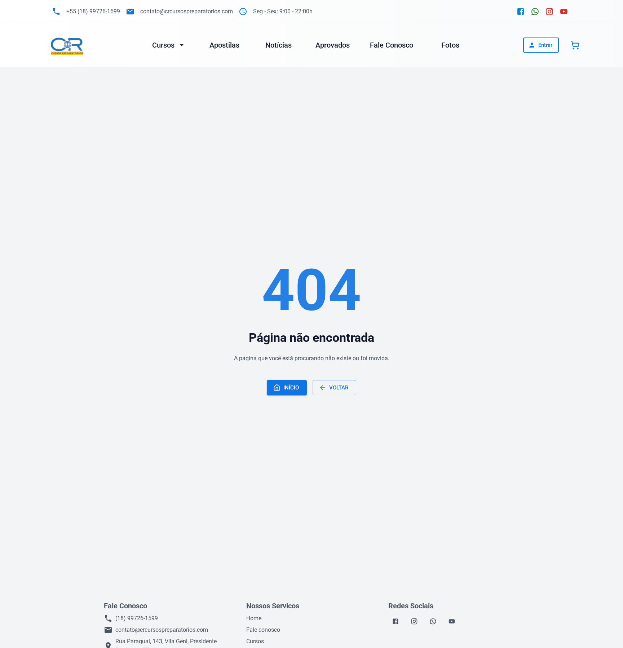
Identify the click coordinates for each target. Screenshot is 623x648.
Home (253, 618)
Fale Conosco (391, 45)
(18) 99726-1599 (136, 618)
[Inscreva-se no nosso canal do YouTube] (564, 11)
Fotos (450, 45)
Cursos (163, 45)
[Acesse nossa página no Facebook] (520, 11)
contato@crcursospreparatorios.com (161, 629)
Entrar (545, 45)
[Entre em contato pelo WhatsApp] (535, 11)
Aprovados (332, 45)
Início (291, 387)
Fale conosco (263, 629)
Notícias (278, 45)
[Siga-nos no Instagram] (549, 11)
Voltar (338, 387)
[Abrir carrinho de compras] (575, 45)
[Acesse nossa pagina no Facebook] (395, 621)
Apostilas (224, 45)
